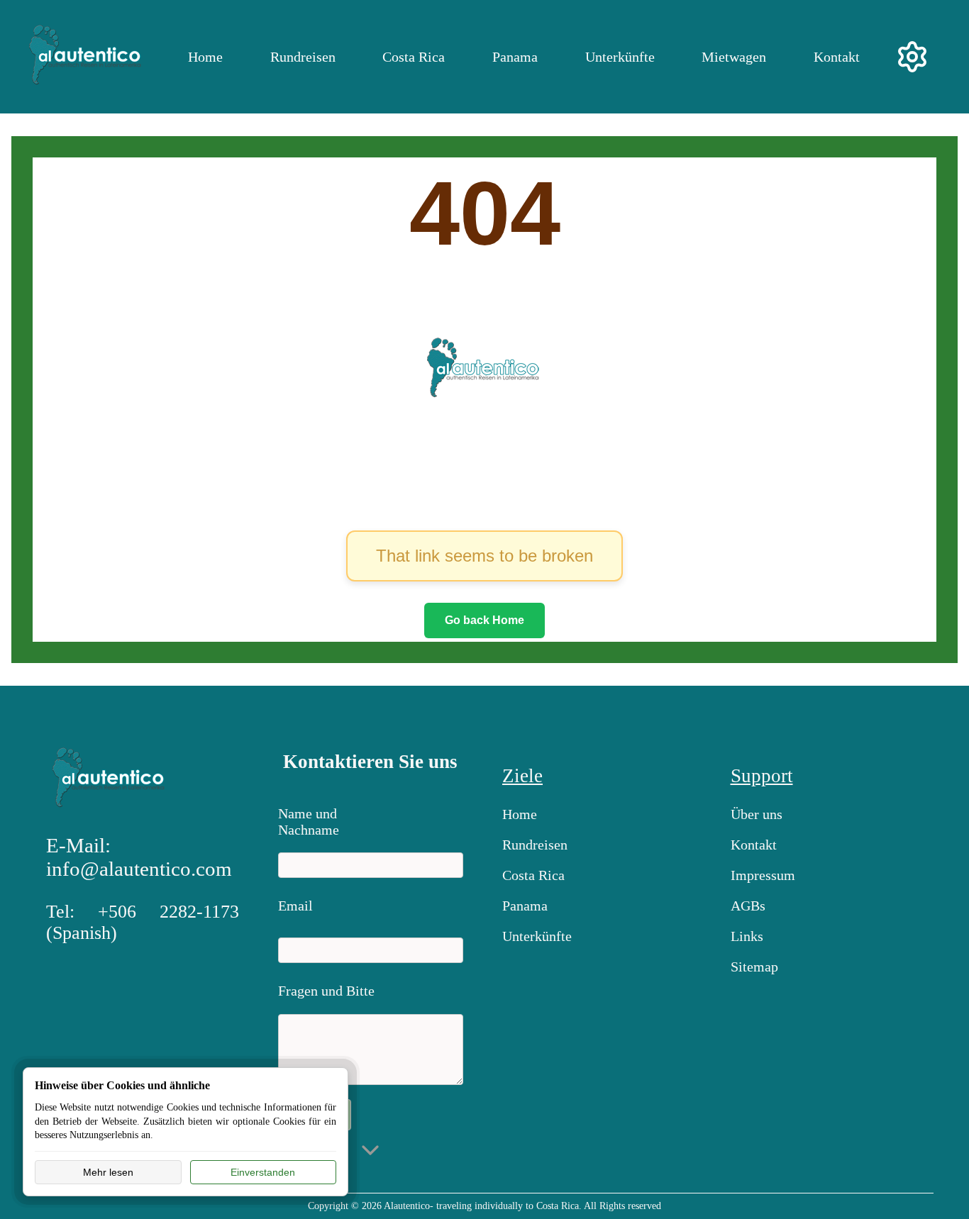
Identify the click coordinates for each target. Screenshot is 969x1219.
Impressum (763, 875)
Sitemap (754, 966)
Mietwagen (734, 57)
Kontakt (837, 57)
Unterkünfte (620, 57)
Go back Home (484, 620)
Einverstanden (263, 1172)
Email (295, 905)
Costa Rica (413, 57)
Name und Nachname (308, 818)
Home (205, 57)
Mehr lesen (108, 1172)
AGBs (748, 905)
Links (747, 936)
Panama (515, 57)
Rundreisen (303, 57)
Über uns (756, 814)
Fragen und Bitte (326, 990)
